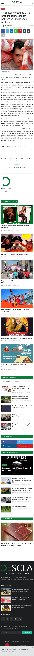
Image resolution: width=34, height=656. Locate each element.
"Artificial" (17, 146)
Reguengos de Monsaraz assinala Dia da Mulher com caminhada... (15, 282)
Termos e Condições (22, 645)
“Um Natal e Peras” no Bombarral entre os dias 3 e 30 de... (16, 366)
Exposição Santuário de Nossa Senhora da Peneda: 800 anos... (20, 590)
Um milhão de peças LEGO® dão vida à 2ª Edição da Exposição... (22, 489)
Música (24, 146)
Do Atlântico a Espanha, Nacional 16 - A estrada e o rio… (17, 160)
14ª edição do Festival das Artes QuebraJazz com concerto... (22, 498)
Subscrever (27, 632)
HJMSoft (29, 641)
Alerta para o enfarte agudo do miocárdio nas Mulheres (20, 598)
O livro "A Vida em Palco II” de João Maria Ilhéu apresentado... (16, 544)
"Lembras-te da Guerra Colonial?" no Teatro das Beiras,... (22, 407)
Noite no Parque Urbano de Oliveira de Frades (16, 338)
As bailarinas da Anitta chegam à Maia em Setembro (15, 227)
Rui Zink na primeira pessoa (17, 167)
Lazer (3, 9)
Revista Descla (8, 25)
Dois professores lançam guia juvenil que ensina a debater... (21, 425)
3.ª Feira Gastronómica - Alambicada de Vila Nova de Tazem (20, 388)
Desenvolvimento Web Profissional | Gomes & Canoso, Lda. (21, 480)
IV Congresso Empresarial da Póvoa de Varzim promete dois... (22, 416)
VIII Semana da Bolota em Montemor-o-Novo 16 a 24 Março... (22, 606)
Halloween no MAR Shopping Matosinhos (15, 254)
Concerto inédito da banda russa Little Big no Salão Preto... (16, 310)
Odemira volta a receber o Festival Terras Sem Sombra (20, 397)
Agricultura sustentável (19, 506)
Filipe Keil (9, 146)
